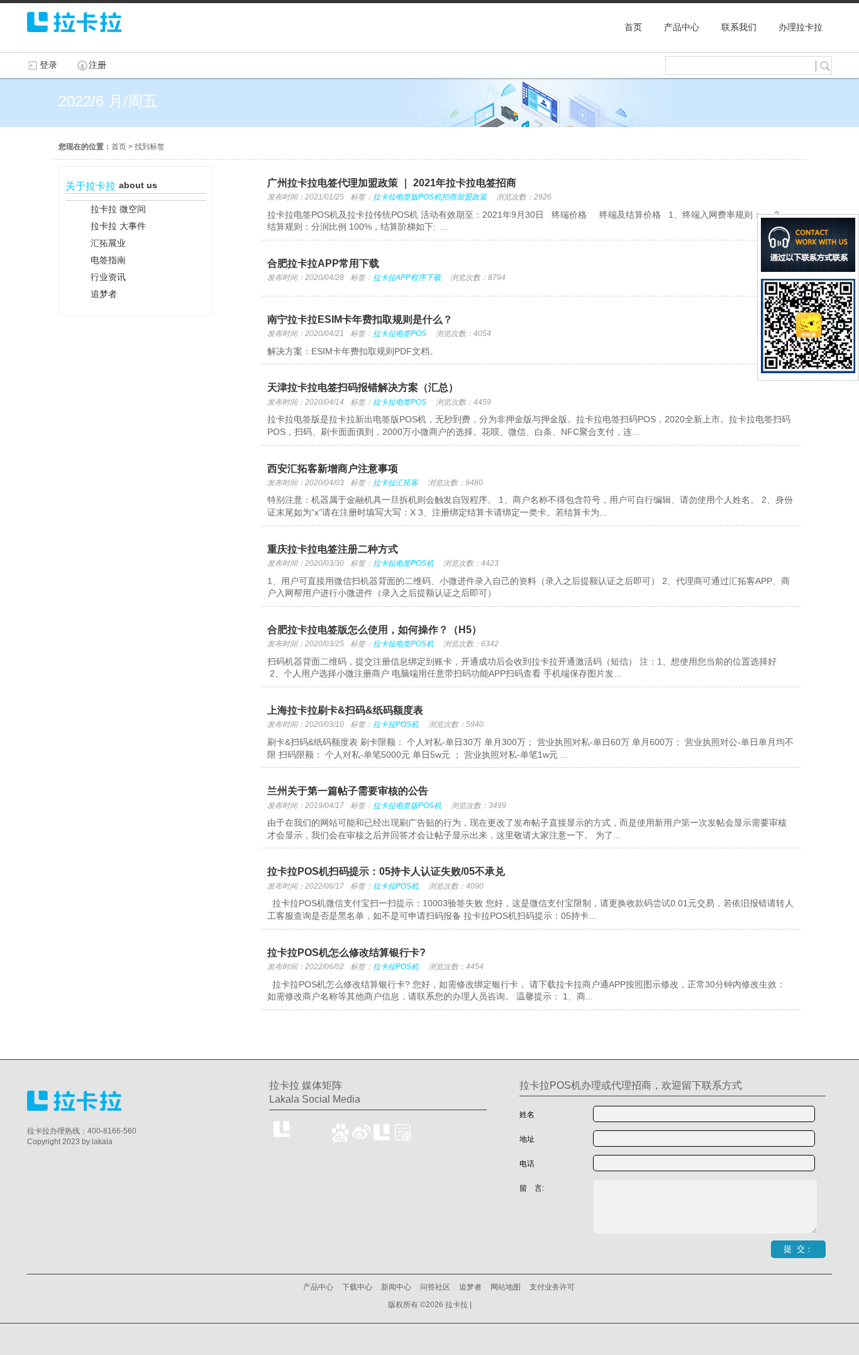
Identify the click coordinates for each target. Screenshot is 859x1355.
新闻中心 (396, 1287)
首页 (118, 146)
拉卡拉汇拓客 (395, 482)
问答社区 (435, 1287)
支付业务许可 (552, 1287)
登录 (48, 65)
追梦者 (470, 1287)
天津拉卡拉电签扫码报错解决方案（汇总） (362, 387)
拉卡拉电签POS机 (403, 563)
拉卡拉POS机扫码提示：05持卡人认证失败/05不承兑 (386, 871)
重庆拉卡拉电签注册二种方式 (332, 549)
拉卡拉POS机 (396, 724)
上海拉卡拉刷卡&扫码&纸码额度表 (345, 710)
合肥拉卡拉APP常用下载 (323, 263)
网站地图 (505, 1287)
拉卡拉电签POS (399, 333)
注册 (97, 65)
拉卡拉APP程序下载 (407, 277)
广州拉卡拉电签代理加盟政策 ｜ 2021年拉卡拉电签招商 (391, 182)
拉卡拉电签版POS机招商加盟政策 (430, 197)
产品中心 (318, 1287)
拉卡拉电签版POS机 (407, 805)
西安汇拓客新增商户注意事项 (332, 468)
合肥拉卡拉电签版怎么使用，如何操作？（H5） (374, 629)
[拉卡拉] (74, 38)
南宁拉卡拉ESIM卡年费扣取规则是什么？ (360, 319)
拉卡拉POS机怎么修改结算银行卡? (346, 952)
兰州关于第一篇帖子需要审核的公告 (347, 790)
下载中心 (357, 1287)
